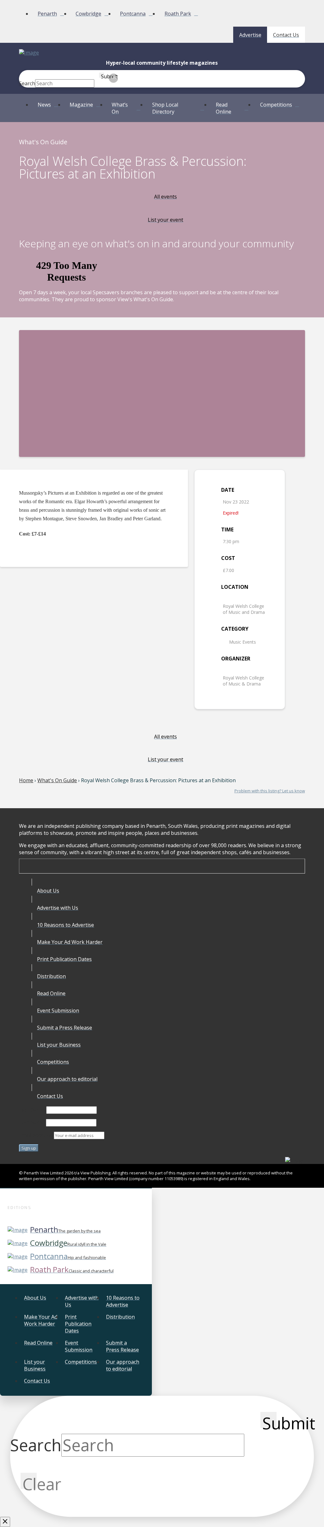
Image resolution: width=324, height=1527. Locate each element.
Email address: (36, 1135)
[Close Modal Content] (5, 1522)
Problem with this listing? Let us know (269, 791)
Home (26, 780)
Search (27, 83)
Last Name (32, 1122)
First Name (32, 1109)
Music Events (242, 642)
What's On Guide (57, 780)
